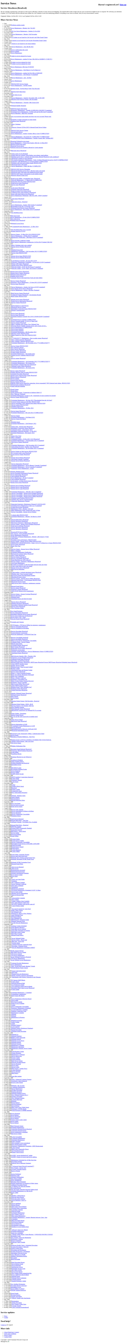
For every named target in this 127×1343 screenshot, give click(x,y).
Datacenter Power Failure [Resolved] (21, 648)
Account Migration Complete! (19, 1009)
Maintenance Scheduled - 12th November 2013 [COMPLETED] (29, 251)
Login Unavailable (17, 1137)
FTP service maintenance (17, 955)
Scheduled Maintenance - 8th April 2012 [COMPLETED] (27, 412)
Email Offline (14, 836)
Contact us (3, 1325)
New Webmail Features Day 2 (20, 1095)
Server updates (15, 51)
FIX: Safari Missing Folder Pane (20, 902)
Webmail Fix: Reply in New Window (21, 913)
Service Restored (16, 727)
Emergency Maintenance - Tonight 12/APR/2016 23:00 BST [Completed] (31, 110)
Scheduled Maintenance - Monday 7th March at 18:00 (26, 516)
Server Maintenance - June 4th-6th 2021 (23, 46)
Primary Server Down (18, 1152)
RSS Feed (14, 972)
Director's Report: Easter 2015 (19, 175)
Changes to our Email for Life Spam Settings (23, 43)
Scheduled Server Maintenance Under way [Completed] (26, 505)
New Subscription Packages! (19, 792)
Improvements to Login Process (20, 305)
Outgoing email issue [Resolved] (20, 189)
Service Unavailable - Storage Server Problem (23, 512)
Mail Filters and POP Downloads (20, 661)
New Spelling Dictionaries (18, 1284)
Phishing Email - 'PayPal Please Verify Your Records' (25, 88)
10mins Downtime (17, 1302)
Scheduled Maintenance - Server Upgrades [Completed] (26, 467)
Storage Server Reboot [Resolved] (20, 457)
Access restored (15, 1026)
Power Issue (14, 876)
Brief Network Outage (17, 1126)
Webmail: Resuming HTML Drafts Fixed (22, 859)
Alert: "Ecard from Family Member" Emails (23, 966)
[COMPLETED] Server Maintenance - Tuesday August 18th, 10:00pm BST (32, 138)
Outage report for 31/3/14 (18, 231)
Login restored (16, 1147)
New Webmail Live (16, 918)
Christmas (14, 881)
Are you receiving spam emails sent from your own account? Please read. (31, 116)
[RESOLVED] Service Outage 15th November (24, 99)
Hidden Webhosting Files (18, 746)
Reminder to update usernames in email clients (23, 119)
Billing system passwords (18, 1037)
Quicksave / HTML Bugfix (19, 1109)
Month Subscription (16, 643)
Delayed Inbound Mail (17, 895)
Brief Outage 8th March (17, 995)
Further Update (15, 1022)
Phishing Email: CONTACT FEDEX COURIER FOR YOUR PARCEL (31, 740)
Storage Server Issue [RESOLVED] (21, 256)
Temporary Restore (16, 780)
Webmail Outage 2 (16, 1025)
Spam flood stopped (16, 830)
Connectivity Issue (17, 791)
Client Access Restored (17, 867)
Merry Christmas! (16, 437)
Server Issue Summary (17, 329)
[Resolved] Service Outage (18, 307)
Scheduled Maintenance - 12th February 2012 (23, 423)
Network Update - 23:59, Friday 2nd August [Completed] (27, 268)
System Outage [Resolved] (18, 352)
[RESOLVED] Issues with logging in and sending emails (27, 174)
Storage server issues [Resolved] (20, 299)
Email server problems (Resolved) (20, 526)
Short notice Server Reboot (19, 1206)
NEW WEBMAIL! (16, 1180)
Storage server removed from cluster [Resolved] (24, 375)
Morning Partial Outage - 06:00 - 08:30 (22, 704)
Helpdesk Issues (15, 422)
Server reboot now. (17, 1056)
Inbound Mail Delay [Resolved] (20, 519)
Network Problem (16, 834)
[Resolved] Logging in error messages (22, 158)
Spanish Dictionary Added (19, 1281)
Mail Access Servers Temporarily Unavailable (24, 640)
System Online (16, 839)
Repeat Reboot (15, 1102)
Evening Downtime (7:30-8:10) (19, 1247)
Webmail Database (16, 1036)
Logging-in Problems (17, 760)
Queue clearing (15, 797)
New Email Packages (16, 611)
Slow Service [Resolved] (18, 349)
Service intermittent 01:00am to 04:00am (23, 811)
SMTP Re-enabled (16, 826)
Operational (14, 887)
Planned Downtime (16, 1030)
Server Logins (15, 1067)
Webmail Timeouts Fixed (18, 921)
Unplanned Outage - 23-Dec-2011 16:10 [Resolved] (25, 439)
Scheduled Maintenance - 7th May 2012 (23, 408)
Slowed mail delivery (17, 132)
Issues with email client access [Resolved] (22, 194)
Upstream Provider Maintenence (20, 963)
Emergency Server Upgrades (19, 682)
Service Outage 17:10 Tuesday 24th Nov (23, 705)
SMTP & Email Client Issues (19, 108)
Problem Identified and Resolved (20, 763)
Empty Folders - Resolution (18, 713)
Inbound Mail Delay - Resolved (19, 825)
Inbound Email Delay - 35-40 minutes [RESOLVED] (26, 580)
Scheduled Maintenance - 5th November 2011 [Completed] (27, 448)
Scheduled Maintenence (17, 1127)
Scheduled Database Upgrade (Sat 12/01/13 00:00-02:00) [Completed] (30, 316)
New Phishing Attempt (18, 707)
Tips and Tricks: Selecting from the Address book (24, 1189)
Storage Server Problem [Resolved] (21, 246)
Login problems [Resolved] (18, 476)
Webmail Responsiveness (18, 871)
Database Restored (17, 1092)
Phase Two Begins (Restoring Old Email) (22, 674)
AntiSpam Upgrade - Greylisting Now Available (24, 822)
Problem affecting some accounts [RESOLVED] (24, 372)
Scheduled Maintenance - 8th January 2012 (23, 433)
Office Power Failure (17, 719)
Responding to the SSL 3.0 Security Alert (22, 206)
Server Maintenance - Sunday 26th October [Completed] (26, 205)
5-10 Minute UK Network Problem (20, 1186)
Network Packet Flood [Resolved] (20, 619)
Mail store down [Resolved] (18, 150)
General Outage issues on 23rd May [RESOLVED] (26, 402)
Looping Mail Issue (17, 1099)
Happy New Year (15, 546)
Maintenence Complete (17, 1012)
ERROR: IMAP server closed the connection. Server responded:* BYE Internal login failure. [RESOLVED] (40, 383)
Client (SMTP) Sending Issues (19, 664)
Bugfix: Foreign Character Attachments (22, 975)
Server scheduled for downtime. (20, 628)
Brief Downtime (15, 1259)
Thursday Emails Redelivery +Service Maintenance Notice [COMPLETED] (32, 651)
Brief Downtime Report (18, 1262)
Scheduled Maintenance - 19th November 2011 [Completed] (27, 445)
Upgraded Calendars (17, 1209)
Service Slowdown (16, 595)
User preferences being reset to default (21, 986)
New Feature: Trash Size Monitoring (21, 1237)
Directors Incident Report (18, 1062)
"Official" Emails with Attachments (20, 1298)
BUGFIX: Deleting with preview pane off (23, 904)
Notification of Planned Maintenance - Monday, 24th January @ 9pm (30, 536)
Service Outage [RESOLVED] (19, 346)
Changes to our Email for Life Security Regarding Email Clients (29, 40)
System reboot (15, 981)
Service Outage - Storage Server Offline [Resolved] (25, 549)
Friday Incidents (16, 1141)
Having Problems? (16, 1174)
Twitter (6, 1317)
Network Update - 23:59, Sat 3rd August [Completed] (26, 267)
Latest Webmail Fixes (17, 915)
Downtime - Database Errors (19, 946)
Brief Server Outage (17, 1061)
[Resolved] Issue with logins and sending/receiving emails (27, 172)
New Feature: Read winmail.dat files (22, 1273)
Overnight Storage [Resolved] (19, 645)
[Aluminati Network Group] (8, 1341)
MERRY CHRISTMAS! (18, 1195)
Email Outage (15, 389)
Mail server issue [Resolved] (19, 721)
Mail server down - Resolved (19, 202)
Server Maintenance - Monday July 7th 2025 (23, 28)
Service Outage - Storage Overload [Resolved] (24, 594)
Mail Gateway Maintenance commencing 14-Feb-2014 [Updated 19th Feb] (31, 242)
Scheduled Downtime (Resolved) (20, 374)
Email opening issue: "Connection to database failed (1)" (26, 392)
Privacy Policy (8, 1335)
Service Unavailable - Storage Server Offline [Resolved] (27, 496)
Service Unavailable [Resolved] (20, 558)
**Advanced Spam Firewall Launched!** (22, 1166)
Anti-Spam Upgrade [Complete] (20, 459)
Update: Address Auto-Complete (20, 901)
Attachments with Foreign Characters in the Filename (26, 977)
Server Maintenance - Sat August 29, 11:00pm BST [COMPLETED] (30, 136)
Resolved (14, 788)
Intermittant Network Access (19, 1253)
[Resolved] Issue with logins (19, 164)
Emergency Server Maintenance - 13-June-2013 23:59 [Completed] (29, 282)
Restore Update (15, 668)
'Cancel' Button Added (18, 906)
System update (15, 989)
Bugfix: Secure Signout (17, 950)
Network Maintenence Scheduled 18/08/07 (23, 947)
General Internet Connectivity (19, 633)
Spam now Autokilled (17, 1233)
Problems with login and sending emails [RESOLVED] (27, 163)
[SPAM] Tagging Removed (18, 1290)
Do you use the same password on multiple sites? (24, 716)
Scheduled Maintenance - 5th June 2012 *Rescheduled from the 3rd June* (32, 400)
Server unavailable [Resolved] (19, 639)
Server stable (14, 1000)
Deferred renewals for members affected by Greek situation (27, 147)
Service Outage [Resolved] (18, 281)
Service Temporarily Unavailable (21, 814)
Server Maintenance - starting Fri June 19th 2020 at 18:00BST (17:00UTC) (31, 59)
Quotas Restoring (16, 1053)
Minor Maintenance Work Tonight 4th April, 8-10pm (25, 510)
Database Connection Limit (18, 1011)
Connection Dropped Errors (18, 1130)
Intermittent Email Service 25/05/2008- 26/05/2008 (25, 843)
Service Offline (15, 772)
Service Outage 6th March (18, 419)
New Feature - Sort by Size (18, 1168)
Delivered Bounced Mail (18, 983)
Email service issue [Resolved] (19, 183)
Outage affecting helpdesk (18, 386)
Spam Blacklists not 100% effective (21, 560)
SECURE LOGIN (17, 1270)
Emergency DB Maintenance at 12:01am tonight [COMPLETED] (30, 161)
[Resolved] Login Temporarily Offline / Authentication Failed (27, 733)
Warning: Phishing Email (17, 471)
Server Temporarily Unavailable (20, 1006)
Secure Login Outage (17, 1082)
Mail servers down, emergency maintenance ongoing (26, 583)
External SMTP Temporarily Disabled (21, 828)
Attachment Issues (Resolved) (19, 653)
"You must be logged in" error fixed (21, 909)
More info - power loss (18, 941)
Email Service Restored (17, 819)
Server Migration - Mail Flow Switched (22, 113)
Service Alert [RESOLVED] (19, 253)
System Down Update (18, 840)
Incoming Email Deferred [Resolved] (21, 749)
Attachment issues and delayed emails (21, 598)
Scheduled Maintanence (18, 1213)
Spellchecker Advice (17, 1267)
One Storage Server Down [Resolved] (22, 288)
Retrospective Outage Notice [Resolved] (22, 554)
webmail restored (16, 1279)
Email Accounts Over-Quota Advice (21, 191)
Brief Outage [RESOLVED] (19, 296)
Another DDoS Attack (18, 786)
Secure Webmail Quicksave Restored (21, 957)
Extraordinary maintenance (18, 994)
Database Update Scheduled (19, 926)
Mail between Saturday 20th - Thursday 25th (23, 656)
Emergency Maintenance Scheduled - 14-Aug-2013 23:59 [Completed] (31, 262)
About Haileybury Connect (11, 1332)
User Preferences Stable (17, 985)
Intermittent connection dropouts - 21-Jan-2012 (24, 431)
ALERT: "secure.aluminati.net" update (21, 1155)
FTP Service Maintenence (18, 958)
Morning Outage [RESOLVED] (20, 333)
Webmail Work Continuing (19, 1278)
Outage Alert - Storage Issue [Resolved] (22, 426)
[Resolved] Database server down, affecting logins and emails (28, 171)
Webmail (13, 1014)
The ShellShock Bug (17, 212)
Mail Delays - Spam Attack (18, 831)
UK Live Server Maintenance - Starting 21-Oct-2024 (25, 31)
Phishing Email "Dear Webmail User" (21, 687)
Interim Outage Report (17, 715)
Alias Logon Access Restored (20, 153)
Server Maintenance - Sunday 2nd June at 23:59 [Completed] (28, 287)
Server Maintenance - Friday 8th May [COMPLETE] (26, 166)
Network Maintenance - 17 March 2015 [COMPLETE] (26, 180)
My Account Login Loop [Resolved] (21, 453)
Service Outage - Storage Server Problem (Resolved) (25, 524)
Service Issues (15, 698)
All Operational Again (18, 1150)
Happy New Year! (16, 436)
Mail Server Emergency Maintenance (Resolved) (24, 523)
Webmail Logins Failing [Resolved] (21, 366)
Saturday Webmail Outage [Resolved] (21, 693)
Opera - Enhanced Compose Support (21, 1079)
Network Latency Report (18, 1199)
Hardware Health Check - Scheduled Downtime (24, 1245)
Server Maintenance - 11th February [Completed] (24, 74)
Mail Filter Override (16, 933)
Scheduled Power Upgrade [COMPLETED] (23, 319)
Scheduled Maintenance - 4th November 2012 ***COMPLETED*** (31, 343)
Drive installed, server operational (21, 1143)
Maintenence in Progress (18, 1017)
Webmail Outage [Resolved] (18, 274)
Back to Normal (15, 1171)
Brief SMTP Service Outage (18, 952)
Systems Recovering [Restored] (19, 507)
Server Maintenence (16, 964)
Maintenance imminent (17, 888)
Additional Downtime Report (19, 1185)
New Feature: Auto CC (18, 1214)
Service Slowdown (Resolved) (19, 521)
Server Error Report (17, 1271)
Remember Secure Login (18, 1268)
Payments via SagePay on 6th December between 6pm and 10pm (29, 564)
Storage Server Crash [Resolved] (20, 487)
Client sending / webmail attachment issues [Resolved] (26, 572)
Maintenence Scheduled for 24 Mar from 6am (23, 1160)
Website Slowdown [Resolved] (20, 603)
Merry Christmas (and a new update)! (21, 245)
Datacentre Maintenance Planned (21, 501)
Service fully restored (17, 809)
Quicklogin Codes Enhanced (19, 1081)
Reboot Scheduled (16, 1240)
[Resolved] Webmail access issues (20, 141)
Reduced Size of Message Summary (21, 1163)
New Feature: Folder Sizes (19, 1304)
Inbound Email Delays (17, 586)
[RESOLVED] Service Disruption (20, 169)
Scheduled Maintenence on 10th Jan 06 (21, 1191)
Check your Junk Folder (18, 879)
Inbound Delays (15, 799)
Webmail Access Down (17, 223)
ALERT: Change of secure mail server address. (24, 1157)
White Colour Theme (17, 910)
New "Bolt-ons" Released (18, 394)
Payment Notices (15, 1295)
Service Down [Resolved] (19, 602)
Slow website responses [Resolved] (21, 340)
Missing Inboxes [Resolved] (18, 377)
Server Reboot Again (17, 1264)
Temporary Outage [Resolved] (19, 589)
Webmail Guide (15, 1175)
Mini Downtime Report (18, 1220)
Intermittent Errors (16, 764)
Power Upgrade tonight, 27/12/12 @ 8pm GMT (24, 321)
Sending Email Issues (17, 406)
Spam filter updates (16, 1076)
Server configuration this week (19, 50)
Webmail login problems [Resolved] (20, 384)
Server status (15, 1065)
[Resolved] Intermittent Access (20, 730)
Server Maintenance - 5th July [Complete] (22, 478)
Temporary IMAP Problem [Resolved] (21, 750)
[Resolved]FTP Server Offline (19, 532)
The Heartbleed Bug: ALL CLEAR (21, 229)
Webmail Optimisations (17, 1177)
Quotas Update (16, 1057)
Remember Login (16, 1236)
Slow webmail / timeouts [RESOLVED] (23, 341)
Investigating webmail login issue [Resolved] (24, 364)
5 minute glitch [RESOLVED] (19, 515)
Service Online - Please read (19, 940)
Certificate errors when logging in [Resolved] (23, 192)
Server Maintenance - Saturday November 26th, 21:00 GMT (28, 98)
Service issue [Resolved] (18, 184)
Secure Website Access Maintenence (21, 960)
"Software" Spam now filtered (19, 1230)
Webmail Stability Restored (18, 105)
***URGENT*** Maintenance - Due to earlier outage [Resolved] (30, 338)
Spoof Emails (14, 1293)
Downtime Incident (16, 1161)
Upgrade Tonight (16, 1306)
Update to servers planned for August (21, 56)
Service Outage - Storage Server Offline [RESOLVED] (26, 541)
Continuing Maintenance (18, 1087)
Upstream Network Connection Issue (22, 944)
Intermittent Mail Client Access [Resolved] (22, 988)
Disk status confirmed (17, 885)
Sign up (123, 5)
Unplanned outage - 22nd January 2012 (22, 429)
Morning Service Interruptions (19, 893)
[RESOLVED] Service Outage (19, 84)
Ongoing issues (16, 943)
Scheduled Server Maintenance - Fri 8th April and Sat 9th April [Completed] (32, 112)
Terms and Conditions (10, 1333)
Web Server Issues (16, 743)
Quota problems (16, 1059)
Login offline (14, 752)
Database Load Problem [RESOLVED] (22, 498)
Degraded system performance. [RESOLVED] (23, 540)
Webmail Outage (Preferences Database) (22, 1028)
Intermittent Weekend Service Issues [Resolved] (24, 614)
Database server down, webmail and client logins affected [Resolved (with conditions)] (35, 157)
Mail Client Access (16, 95)
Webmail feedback (16, 916)
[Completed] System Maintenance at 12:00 (23, 726)
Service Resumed (15, 1116)
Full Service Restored (17, 1222)
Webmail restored (16, 1039)
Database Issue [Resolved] (18, 121)
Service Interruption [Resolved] (20, 464)
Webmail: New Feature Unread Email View (23, 857)
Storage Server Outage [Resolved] (20, 273)
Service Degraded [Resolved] (20, 626)
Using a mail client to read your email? (21, 566)
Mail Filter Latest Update (18, 932)
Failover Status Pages (17, 1248)
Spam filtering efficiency (18, 927)
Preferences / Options (17, 1239)
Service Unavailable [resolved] (19, 637)
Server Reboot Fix (17, 1223)
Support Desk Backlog (17, 380)
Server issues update (16, 892)
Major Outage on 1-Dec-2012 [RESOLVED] (23, 335)
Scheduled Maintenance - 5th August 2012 (23, 363)
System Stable (15, 778)
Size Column (15, 899)
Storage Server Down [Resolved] (20, 271)
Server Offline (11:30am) (17, 1289)
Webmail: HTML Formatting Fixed (21, 862)
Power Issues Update (16, 874)
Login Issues (14, 538)
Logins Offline (16, 851)
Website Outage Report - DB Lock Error (22, 741)
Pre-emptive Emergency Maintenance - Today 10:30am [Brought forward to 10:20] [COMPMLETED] (40, 160)
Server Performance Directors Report (21, 999)
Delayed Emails (16, 1211)
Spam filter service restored (18, 929)
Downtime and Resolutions (18, 1250)
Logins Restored (16, 850)
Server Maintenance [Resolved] (19, 535)
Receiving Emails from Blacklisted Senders (23, 575)
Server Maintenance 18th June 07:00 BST (22, 67)
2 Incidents (15, 1219)
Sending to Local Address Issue (20, 1226)
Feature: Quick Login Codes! (19, 1119)
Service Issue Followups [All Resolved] (21, 616)
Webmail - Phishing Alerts (18, 795)
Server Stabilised (16, 1203)
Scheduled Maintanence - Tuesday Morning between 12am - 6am (29, 1217)
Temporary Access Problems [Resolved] (22, 657)
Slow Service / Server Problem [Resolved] (22, 533)
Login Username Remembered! (20, 1307)
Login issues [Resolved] (17, 188)
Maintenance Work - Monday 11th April (22, 509)
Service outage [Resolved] (18, 358)
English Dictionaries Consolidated (20, 1251)
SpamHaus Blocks (16, 754)
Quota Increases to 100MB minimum (22, 1110)
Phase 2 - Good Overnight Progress (21, 673)
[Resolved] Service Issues (19, 581)
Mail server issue (15, 215)
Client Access (14, 868)
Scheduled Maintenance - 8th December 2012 (23, 332)
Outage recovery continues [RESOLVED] (22, 355)
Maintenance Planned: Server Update (21, 1048)
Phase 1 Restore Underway (18, 678)
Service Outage (15, 378)
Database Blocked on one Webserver (21, 757)
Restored (13, 1101)
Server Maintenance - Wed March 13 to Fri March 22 (25, 70)
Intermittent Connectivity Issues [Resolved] (22, 428)
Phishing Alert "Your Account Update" (22, 574)
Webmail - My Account (18, 1085)
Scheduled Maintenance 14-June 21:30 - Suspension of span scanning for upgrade (33, 395)
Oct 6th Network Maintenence (19, 923)
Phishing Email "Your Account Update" (22, 667)
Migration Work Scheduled (18, 1182)
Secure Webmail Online (18, 938)
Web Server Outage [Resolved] (19, 442)
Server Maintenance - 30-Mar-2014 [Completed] (24, 236)
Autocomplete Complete (18, 898)
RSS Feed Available (16, 1002)
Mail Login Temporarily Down (20, 1149)
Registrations (15, 1301)
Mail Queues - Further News (19, 1068)
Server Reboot (15, 1106)
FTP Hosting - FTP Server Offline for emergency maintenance (29, 625)
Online (13, 785)
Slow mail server (15, 219)
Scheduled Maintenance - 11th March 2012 (23, 417)
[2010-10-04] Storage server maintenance (22, 591)
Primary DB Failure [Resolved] (20, 264)
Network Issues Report (17, 1197)
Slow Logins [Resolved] (18, 555)
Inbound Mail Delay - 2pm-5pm (19, 820)
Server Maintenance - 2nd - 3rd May (22, 77)
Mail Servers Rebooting (17, 569)
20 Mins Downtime (17, 1090)
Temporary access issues (18, 650)
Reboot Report (16, 1205)
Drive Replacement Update (19, 1144)
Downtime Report (16, 1188)
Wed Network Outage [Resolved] (20, 709)
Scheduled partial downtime (18, 1031)
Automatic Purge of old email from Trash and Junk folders (26, 278)
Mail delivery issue (16, 767)
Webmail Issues (16, 1276)
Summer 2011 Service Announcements (22, 499)
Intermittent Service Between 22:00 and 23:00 (24, 729)
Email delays (14, 391)
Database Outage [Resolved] (19, 688)
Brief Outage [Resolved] (18, 647)
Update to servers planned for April (21, 62)
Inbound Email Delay (17, 864)
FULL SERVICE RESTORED (20, 1275)
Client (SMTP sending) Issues (19, 685)
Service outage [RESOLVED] (20, 405)
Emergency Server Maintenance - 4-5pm (22, 468)
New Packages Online (18, 608)
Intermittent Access (16, 1287)
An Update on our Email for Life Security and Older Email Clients (29, 37)
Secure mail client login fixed (19, 856)
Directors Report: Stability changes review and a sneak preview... (29, 326)
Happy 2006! (14, 1192)
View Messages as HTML (18, 1254)
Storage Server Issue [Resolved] (19, 482)
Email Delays (15, 848)
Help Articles (14, 696)
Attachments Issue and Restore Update (21, 670)
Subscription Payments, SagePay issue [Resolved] (25, 447)
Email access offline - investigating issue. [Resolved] (25, 178)
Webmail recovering (16, 1020)
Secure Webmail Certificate (18, 884)
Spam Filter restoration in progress (20, 930)
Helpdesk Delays (16, 816)
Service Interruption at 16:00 (19, 724)
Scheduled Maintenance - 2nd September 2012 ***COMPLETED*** (31, 361)
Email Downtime (16, 845)
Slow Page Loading (16, 1178)
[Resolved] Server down (17, 146)
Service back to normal (17, 805)
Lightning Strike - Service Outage (20, 642)
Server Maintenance (16, 53)
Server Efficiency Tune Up (18, 1200)
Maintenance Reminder (17, 1047)
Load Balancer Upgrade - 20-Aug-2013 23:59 (24, 260)
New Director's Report (17, 347)
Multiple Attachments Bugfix (19, 1256)
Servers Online (15, 833)
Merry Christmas (16, 124)
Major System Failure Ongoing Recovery (22, 681)
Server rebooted (16, 1071)
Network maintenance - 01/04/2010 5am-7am (23, 634)
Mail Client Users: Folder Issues (20, 1107)
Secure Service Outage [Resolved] (20, 454)
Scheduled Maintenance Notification (21, 552)
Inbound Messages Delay (18, 800)
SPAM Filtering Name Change (19, 968)
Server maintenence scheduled (19, 1132)
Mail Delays (15, 1073)
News (5, 1316)
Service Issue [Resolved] (18, 284)
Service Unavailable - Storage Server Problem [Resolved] (27, 493)
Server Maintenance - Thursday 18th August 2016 (25, 102)
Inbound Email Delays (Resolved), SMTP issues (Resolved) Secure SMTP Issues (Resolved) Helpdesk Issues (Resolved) (44, 662)
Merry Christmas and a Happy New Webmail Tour (25, 324)
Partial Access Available (17, 1003)
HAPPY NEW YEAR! (17, 774)
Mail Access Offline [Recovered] (20, 684)
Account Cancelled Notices (18, 1169)
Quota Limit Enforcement (19, 971)
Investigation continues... (18, 1225)
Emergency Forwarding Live (19, 679)
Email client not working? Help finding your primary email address (30, 155)
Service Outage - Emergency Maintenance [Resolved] (26, 561)
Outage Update (16, 789)
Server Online (14, 1121)
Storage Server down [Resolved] (20, 567)
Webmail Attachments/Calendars (20, 873)
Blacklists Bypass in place (19, 577)
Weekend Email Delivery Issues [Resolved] (23, 208)
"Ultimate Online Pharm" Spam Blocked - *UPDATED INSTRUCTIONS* (32, 1234)
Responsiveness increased (18, 870)
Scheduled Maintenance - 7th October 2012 (23, 353)
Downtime (14, 1257)
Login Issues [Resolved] (17, 198)
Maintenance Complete (17, 1045)
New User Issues (15, 803)
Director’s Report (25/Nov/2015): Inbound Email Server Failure (29, 127)
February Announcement (18, 310)
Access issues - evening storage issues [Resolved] (24, 481)
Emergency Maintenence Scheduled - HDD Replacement (27, 1146)
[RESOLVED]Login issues (18, 144)
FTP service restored (16, 954)
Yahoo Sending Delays (17, 761)
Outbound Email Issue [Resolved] (20, 659)
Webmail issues (15, 597)
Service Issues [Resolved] (18, 411)
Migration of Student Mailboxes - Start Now (23, 736)
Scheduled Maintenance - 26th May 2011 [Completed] (26, 491)
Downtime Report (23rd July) (19, 1285)
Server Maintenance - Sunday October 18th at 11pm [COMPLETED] (30, 133)
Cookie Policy (8, 1337)
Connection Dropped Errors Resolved (21, 1129)
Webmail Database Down (19, 1093)
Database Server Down (17, 276)
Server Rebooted (16, 1265)
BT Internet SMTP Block (18, 980)
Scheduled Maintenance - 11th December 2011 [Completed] (27, 440)
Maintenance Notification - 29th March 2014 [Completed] (27, 237)
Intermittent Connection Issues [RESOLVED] (23, 309)
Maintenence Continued (18, 1054)
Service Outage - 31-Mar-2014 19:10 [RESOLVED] (25, 234)
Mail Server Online (16, 1133)
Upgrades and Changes (17, 622)
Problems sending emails (18, 25)
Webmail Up (14, 1034)
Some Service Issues (16, 806)
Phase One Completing (17, 676)
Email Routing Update (18, 1051)
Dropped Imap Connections (19, 1208)
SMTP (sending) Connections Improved (22, 777)
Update (13, 1005)
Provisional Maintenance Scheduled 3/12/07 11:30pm (26, 890)
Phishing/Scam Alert (17, 250)
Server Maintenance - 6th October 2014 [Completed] (25, 209)
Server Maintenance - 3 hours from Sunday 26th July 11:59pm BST (29, 143)
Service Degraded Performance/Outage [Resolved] (24, 473)
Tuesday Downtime (17, 1096)
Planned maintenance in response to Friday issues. (24, 1183)
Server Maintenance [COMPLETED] (21, 327)
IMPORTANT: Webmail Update (20, 919)
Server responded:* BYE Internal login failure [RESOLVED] (28, 403)
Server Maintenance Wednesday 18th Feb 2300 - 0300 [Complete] (29, 195)
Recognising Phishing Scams (19, 769)
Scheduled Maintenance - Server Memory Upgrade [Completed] (28, 465)
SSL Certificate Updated (18, 882)
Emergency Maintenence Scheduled (21, 1008)
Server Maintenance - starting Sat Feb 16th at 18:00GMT (26, 73)
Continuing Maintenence (18, 1138)
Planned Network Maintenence (20, 974)
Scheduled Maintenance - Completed (21, 992)
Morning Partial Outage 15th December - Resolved (25, 701)
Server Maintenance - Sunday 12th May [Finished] (25, 290)
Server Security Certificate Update (20, 240)
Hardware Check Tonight (18, 1242)
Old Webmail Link (16, 912)
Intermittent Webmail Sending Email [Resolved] (25, 605)
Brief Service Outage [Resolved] (20, 293)
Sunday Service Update (17, 665)
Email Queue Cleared (17, 847)
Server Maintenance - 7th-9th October (21, 85)
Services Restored (16, 1104)
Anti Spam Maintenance (18, 563)
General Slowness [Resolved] (19, 690)
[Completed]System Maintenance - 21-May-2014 (25, 226)
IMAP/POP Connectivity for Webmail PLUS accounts (26, 710)
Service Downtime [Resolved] (19, 631)
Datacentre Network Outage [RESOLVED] (23, 181)
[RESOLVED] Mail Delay (18, 91)
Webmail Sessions (16, 1044)
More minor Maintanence (18, 1216)
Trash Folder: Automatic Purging (20, 854)
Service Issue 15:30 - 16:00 (18, 617)
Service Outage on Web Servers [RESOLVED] (24, 451)
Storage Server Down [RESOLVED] (22, 265)
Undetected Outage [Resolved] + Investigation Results (26, 295)
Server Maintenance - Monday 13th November (24, 34)
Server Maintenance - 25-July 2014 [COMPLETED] (25, 217)
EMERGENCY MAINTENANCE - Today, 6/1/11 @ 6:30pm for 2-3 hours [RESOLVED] (36, 543)
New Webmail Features (18, 1098)
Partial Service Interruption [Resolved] (21, 301)
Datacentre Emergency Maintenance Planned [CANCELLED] (28, 504)
